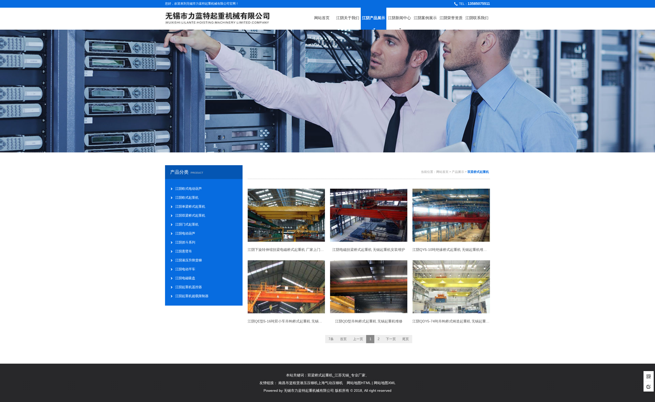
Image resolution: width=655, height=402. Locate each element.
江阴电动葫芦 (185, 233)
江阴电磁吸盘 (185, 278)
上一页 (358, 339)
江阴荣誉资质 (451, 18)
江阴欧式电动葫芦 (188, 189)
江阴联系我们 (476, 18)
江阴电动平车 (185, 269)
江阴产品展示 (373, 18)
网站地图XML (385, 383)
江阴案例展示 (425, 18)
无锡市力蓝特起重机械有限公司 (309, 390)
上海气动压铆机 (330, 383)
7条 (331, 339)
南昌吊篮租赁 (289, 383)
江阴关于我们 (347, 18)
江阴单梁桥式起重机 (190, 206)
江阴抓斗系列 (185, 242)
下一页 (391, 339)
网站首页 (322, 18)
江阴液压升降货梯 (188, 260)
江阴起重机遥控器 (188, 287)
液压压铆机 (309, 383)
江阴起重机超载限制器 (192, 296)
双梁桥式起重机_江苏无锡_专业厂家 (336, 375)
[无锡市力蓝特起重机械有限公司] (217, 17)
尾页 (405, 339)
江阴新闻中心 (399, 18)
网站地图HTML (359, 383)
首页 (343, 339)
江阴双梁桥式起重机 (190, 215)
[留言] (648, 386)
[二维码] (648, 376)
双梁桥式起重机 (478, 172)
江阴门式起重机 (187, 224)
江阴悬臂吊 (183, 251)
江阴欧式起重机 (187, 197)
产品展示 (458, 172)
